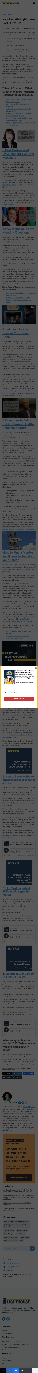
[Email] (22, 1370)
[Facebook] (16, 1370)
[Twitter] (3, 1370)
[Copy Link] (28, 1370)
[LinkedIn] (9, 1370)
